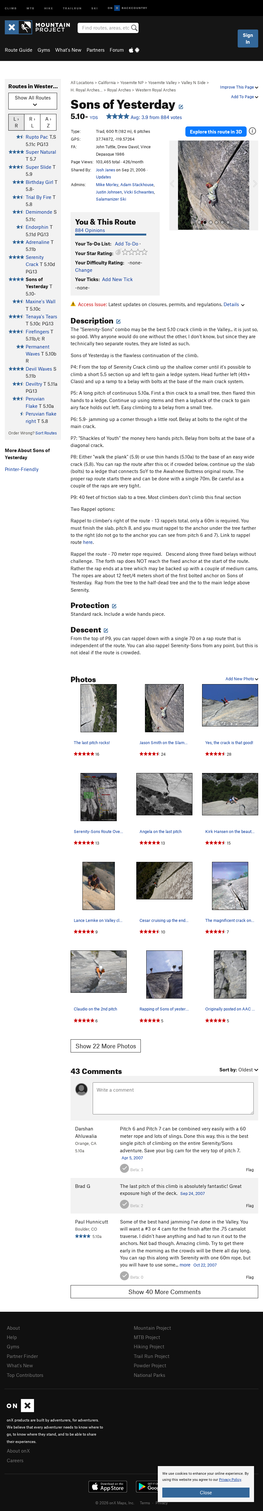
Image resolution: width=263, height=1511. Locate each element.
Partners (96, 50)
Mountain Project (152, 1328)
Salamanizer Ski (111, 199)
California (107, 82)
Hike (48, 8)
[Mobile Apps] (134, 50)
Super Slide (38, 167)
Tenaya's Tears (41, 316)
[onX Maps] (20, 1410)
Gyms (44, 50)
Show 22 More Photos (105, 1046)
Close (206, 1492)
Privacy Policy (230, 1480)
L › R (16, 122)
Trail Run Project (151, 1356)
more (185, 1264)
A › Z (48, 122)
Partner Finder (22, 1356)
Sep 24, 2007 (192, 1193)
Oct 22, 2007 (205, 1264)
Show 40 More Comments (164, 1291)
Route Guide (18, 50)
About (13, 1328)
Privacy (162, 1502)
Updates (103, 176)
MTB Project (147, 1337)
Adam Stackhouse (137, 184)
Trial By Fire (38, 197)
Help (12, 1337)
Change (83, 270)
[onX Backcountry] (127, 8)
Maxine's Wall (40, 301)
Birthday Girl (39, 182)
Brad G (82, 1186)
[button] (175, 185)
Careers (15, 1460)
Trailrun (72, 8)
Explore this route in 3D (216, 131)
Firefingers (37, 331)
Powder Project (150, 1365)
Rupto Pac (37, 137)
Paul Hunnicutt (91, 1221)
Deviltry (34, 384)
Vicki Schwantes (139, 191)
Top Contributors (25, 1375)
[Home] (40, 27)
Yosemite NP (132, 82)
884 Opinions (90, 230)
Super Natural (41, 152)
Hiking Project (149, 1346)
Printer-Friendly (21, 469)
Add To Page (243, 96)
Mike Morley (107, 184)
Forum (117, 50)
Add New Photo (240, 678)
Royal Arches (119, 89)
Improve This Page (237, 87)
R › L (32, 122)
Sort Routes (46, 432)
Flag (250, 1169)
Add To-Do (126, 243)
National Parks (149, 1375)
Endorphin (37, 227)
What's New (68, 50)
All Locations (82, 82)
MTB (31, 8)
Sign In (248, 38)
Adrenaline (37, 242)
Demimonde (39, 212)
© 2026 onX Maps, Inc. (114, 1502)
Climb (11, 8)
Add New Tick (117, 279)
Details (231, 304)
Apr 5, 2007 (132, 1157)
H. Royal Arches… (87, 89)
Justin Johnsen (109, 191)
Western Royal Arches (155, 89)
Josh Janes (105, 169)
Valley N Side (193, 82)
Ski (94, 8)
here (88, 542)
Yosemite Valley (162, 82)
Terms (145, 1502)
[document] (206, 1484)
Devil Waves (39, 369)
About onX (18, 1451)
